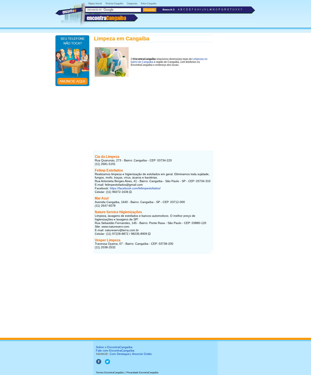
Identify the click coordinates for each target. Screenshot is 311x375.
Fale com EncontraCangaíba (115, 350)
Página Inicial (95, 3)
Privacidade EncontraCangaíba (142, 372)
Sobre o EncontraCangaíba (114, 347)
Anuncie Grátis (142, 354)
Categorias (132, 3)
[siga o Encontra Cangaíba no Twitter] (107, 363)
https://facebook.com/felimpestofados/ (135, 188)
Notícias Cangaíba (114, 3)
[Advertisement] (153, 107)
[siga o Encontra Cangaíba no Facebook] (98, 363)
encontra (106, 18)
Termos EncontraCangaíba (110, 372)
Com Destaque (120, 354)
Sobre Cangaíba (148, 3)
